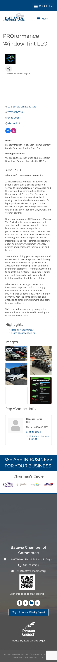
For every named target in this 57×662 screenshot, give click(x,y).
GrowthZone (37, 657)
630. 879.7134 (31, 565)
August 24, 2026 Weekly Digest (28, 640)
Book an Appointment (22, 329)
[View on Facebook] (8, 132)
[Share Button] (8, 68)
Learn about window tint (23, 332)
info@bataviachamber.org (31, 571)
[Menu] (43, 6)
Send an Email (33, 431)
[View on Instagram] (13, 132)
